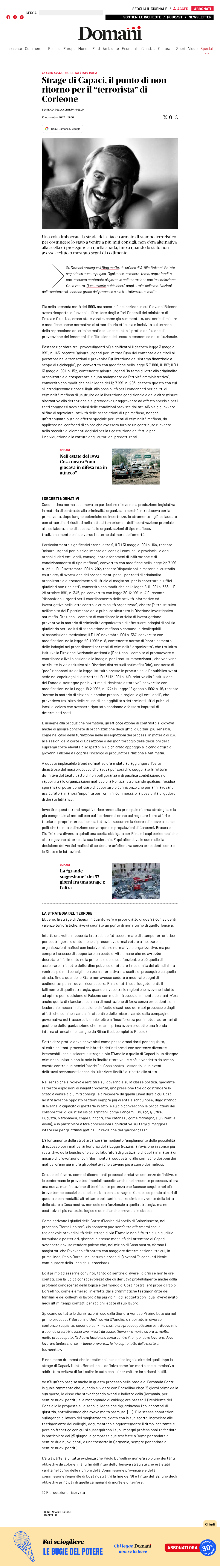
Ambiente (111, 48)
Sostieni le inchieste (142, 17)
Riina (135, 833)
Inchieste (14, 48)
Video (193, 48)
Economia (130, 48)
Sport (180, 48)
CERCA (31, 13)
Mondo (84, 48)
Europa (69, 48)
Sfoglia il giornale (149, 8)
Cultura (164, 48)
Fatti (96, 48)
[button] (165, 117)
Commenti (33, 48)
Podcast (175, 17)
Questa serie (96, 285)
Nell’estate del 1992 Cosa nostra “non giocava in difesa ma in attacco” (83, 464)
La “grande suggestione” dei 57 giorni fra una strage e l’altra (82, 879)
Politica (54, 48)
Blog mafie (110, 267)
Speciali (207, 48)
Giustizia (148, 48)
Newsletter (200, 17)
